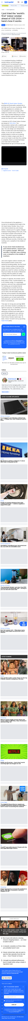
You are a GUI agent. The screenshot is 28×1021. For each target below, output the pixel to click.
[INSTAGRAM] (20, 379)
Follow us (16, 56)
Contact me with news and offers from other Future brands (13, 1001)
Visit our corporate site (12, 973)
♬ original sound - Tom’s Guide (10, 170)
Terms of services (19, 340)
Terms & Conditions (17, 1010)
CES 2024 (13, 123)
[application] (14, 155)
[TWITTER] (18, 379)
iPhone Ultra (14, 5)
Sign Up (14, 1004)
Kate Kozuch (10, 24)
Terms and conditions (7, 983)
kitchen (5, 373)
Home (3, 9)
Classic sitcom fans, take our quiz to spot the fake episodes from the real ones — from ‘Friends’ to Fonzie (14, 954)
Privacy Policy (20, 1009)
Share (5, 56)
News (3, 25)
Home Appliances (10, 9)
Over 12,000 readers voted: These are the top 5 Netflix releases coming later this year (14, 931)
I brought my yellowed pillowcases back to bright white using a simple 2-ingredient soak (14, 962)
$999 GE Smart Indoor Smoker (13, 103)
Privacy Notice (18, 341)
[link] (5, 358)
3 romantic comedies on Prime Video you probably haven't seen (14, 947)
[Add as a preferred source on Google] (7, 977)
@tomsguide (4, 168)
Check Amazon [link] (20, 359)
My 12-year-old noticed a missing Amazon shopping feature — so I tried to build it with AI (14, 939)
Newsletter (23, 56)
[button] (25, 2)
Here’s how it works (16, 34)
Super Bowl (4, 320)
